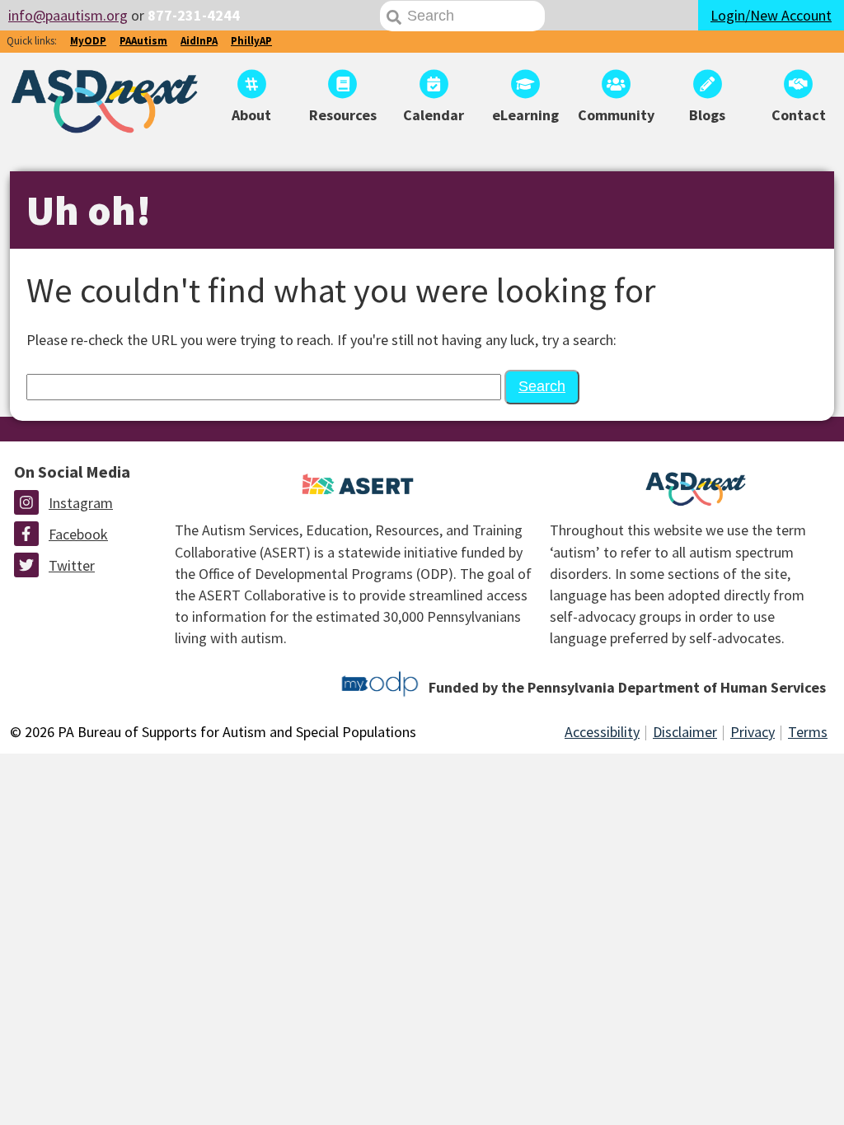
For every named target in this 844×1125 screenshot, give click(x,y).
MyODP (88, 41)
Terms (808, 731)
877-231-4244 (194, 15)
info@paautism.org (68, 15)
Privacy (752, 731)
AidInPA (199, 41)
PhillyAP (251, 41)
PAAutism (143, 41)
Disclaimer (685, 731)
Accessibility (602, 731)
